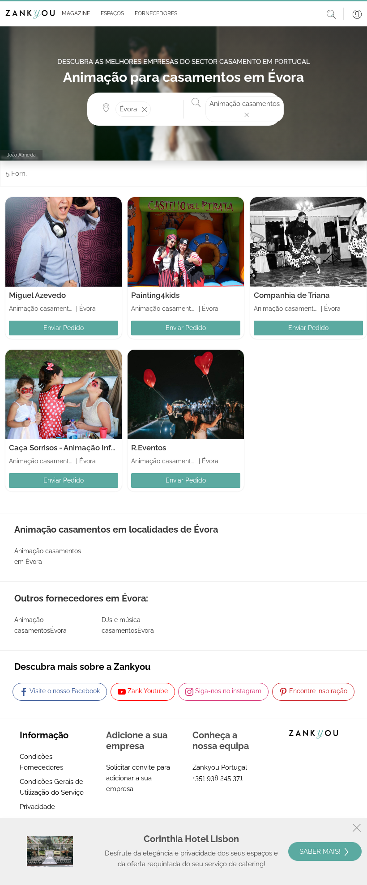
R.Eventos (148, 447)
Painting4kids (155, 295)
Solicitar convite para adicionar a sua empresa (138, 778)
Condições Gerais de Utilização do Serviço (52, 787)
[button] (74, 14)
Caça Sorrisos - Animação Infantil (68, 447)
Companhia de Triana (292, 295)
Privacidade (37, 807)
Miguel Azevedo (37, 295)
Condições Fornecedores (41, 762)
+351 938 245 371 (217, 778)
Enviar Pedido (63, 327)
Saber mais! (320, 851)
